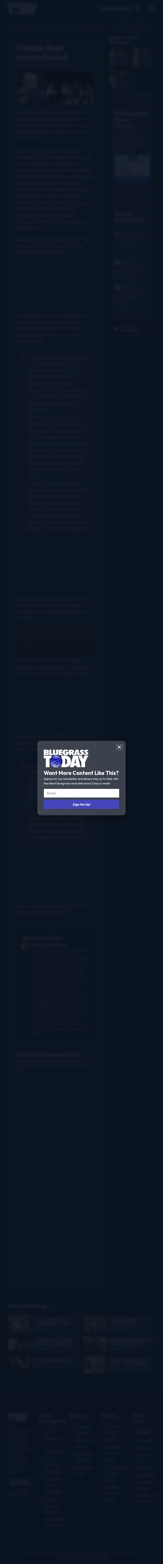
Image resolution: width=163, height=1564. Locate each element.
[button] (119, 747)
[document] (81, 782)
